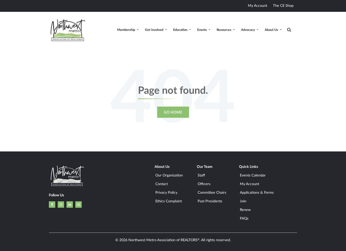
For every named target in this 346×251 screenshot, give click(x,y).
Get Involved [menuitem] (154, 29)
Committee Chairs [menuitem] (212, 193)
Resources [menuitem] (224, 29)
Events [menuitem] (202, 29)
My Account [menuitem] (249, 184)
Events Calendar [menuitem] (253, 175)
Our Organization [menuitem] (169, 175)
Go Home (173, 112)
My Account (257, 6)
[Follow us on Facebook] (52, 204)
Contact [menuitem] (161, 184)
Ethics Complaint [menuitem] (168, 201)
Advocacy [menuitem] (248, 29)
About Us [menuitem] (271, 29)
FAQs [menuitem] (244, 218)
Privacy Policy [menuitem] (166, 193)
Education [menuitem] (180, 29)
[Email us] (78, 204)
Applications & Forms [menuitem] (257, 193)
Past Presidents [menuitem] (210, 201)
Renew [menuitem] (245, 210)
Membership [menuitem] (126, 29)
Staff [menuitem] (201, 175)
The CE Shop (283, 6)
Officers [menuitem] (204, 184)
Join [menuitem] (243, 201)
